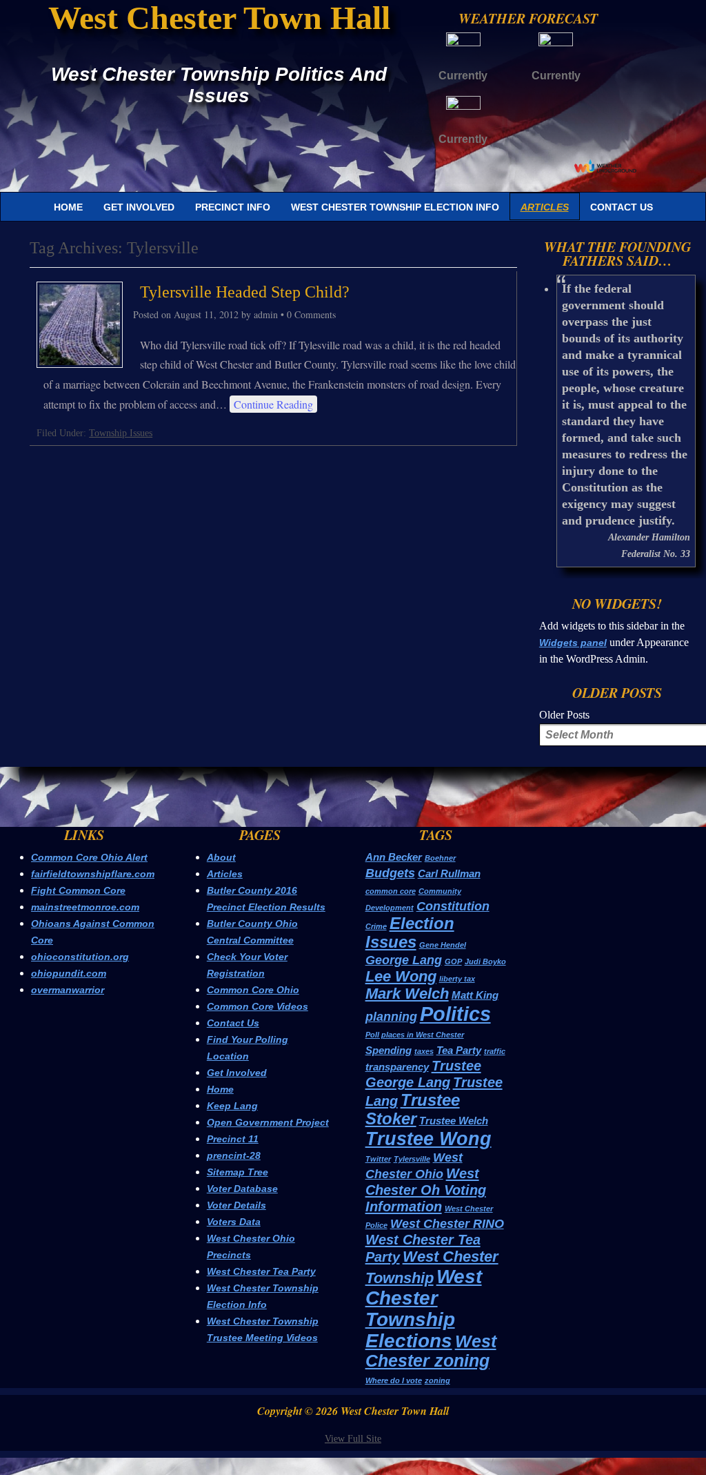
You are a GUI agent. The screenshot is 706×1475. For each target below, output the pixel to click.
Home (68, 207)
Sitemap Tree (237, 1172)
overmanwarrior (67, 989)
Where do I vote (393, 1380)
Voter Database (242, 1188)
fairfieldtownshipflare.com (92, 873)
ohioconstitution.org (80, 956)
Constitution (453, 906)
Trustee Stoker (412, 1109)
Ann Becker (393, 857)
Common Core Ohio (253, 989)
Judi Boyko (485, 961)
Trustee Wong (428, 1138)
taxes (424, 1051)
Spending (388, 1050)
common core (390, 891)
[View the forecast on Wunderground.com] (605, 166)
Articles (545, 207)
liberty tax (457, 979)
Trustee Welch (453, 1120)
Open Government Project (268, 1122)
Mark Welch (407, 993)
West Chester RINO (447, 1224)
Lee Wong (400, 976)
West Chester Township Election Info (395, 207)
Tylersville (412, 1159)
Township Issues (120, 433)
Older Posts (564, 715)
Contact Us (621, 207)
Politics (455, 1013)
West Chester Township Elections (423, 1308)
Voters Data (234, 1221)
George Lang (403, 960)
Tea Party (458, 1050)
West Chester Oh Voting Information (425, 1190)
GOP (453, 961)
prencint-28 (234, 1155)
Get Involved (138, 207)
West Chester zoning (430, 1350)
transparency (397, 1067)
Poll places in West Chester (414, 1034)
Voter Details (236, 1205)
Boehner (440, 858)
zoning (437, 1380)
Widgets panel (573, 642)
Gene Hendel (442, 945)
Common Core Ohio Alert (89, 857)
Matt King (475, 995)
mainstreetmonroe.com (85, 906)
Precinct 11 (233, 1138)
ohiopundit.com (68, 973)
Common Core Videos (257, 1006)
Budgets (390, 873)
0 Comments (311, 314)
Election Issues (409, 932)
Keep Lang (232, 1105)
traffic (494, 1051)
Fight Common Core (78, 890)
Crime (376, 926)
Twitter (378, 1159)
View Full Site (353, 1439)
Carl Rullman (449, 873)
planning (391, 1017)
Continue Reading (273, 404)
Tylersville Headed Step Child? (245, 292)
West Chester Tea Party (261, 1271)
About (221, 857)
